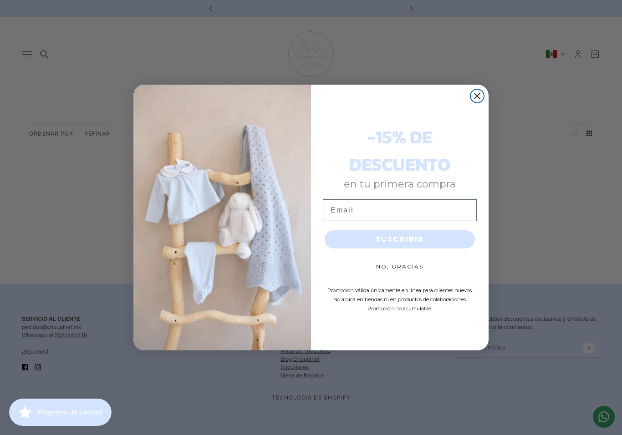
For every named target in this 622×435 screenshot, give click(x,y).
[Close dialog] (477, 96)
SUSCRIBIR (400, 239)
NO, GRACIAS (399, 266)
